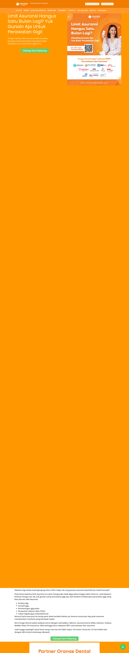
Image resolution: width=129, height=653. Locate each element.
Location (19, 10)
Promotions (52, 10)
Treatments (62, 10)
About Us (93, 10)
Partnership (102, 10)
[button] (122, 646)
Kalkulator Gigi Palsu (38, 10)
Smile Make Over (82, 10)
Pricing (26, 10)
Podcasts (71, 10)
